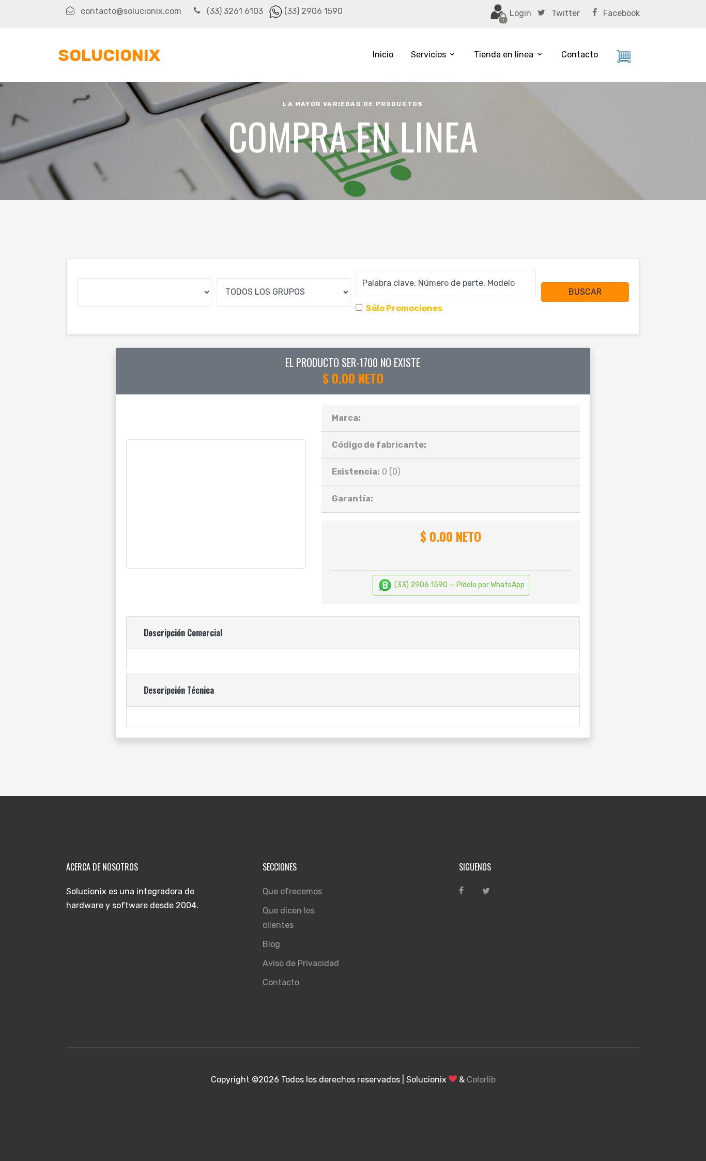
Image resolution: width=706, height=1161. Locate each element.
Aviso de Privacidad (301, 963)
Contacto (579, 54)
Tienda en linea (503, 54)
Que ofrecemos (292, 891)
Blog (271, 944)
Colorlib (481, 1079)
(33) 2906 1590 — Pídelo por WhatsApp (459, 584)
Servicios (428, 54)
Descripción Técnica (179, 690)
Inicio (383, 54)
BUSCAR (585, 292)
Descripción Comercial (183, 633)
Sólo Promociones (404, 308)
